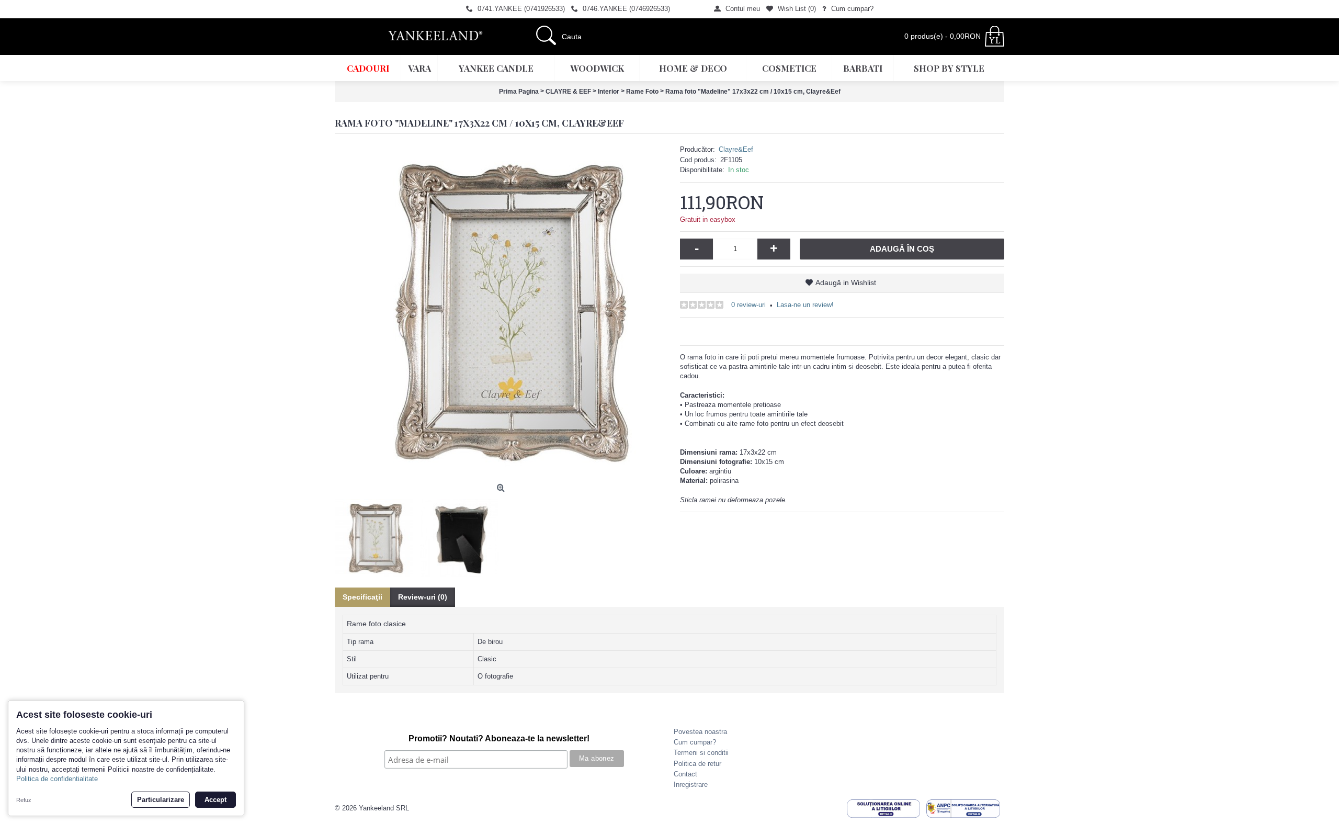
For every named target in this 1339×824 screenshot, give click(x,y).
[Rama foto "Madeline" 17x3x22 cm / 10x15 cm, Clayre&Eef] (502, 311)
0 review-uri (748, 305)
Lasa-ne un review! (805, 305)
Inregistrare (691, 784)
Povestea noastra (700, 732)
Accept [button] (215, 800)
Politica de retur (697, 763)
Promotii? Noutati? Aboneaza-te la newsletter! (498, 738)
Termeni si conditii (701, 753)
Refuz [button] (23, 800)
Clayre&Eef (736, 149)
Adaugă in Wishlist (845, 282)
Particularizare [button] (160, 800)
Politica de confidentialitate (57, 779)
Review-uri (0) (422, 597)
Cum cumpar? (695, 742)
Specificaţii (362, 597)
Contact (685, 774)
